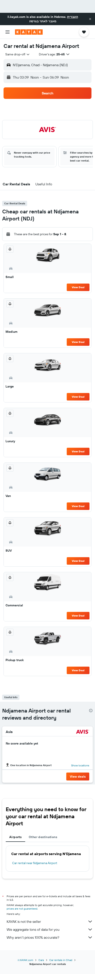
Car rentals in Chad (60, 960)
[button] (90, 19)
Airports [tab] (15, 837)
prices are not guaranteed (22, 908)
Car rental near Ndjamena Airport (34, 863)
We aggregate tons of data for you (33, 929)
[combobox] (18, 54)
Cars (41, 960)
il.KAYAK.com (25, 960)
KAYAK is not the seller (24, 921)
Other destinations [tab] (43, 837)
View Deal (78, 287)
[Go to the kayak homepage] (29, 32)
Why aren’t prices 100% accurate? (33, 937)
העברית (72, 17)
